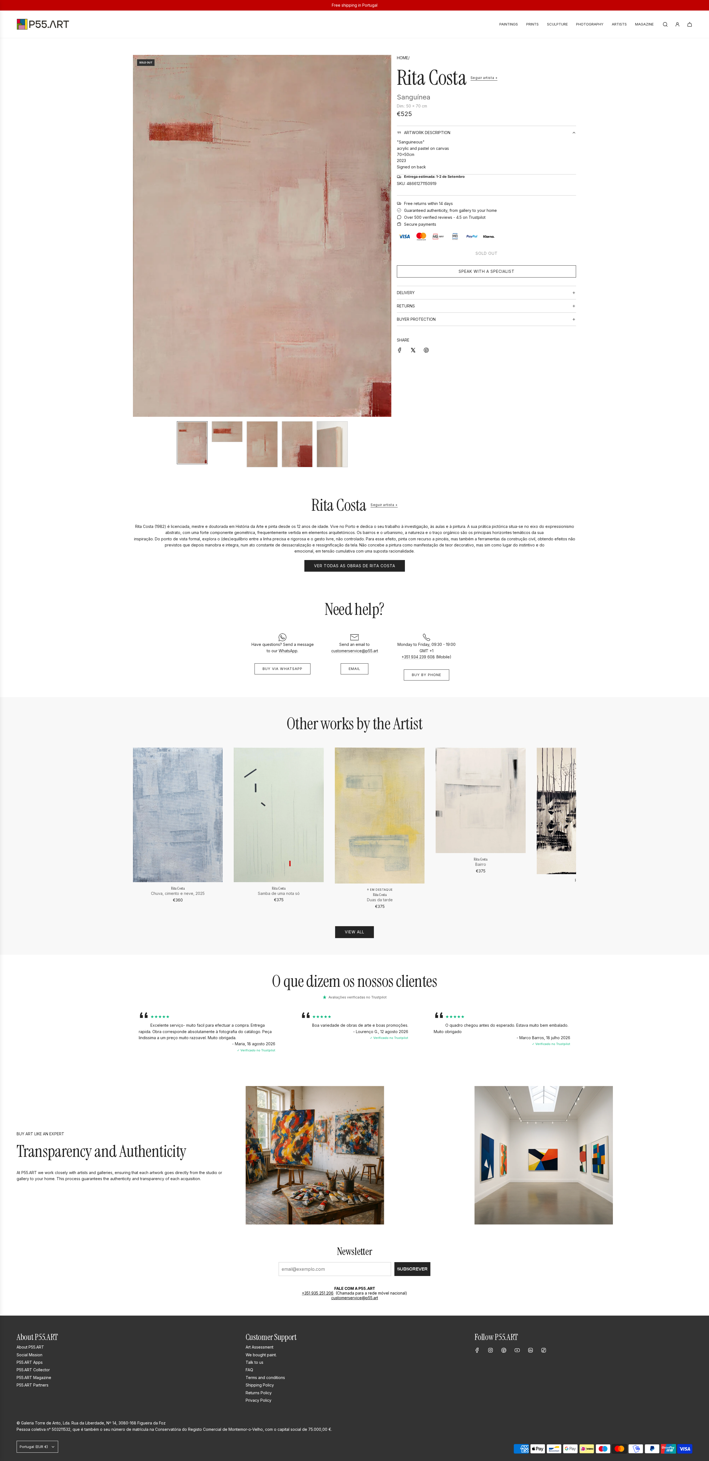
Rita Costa (431, 77)
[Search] (665, 24)
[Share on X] (413, 349)
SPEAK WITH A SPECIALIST (487, 271)
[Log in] (677, 24)
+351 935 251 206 (317, 1293)
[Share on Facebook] (400, 349)
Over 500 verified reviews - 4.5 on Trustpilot (444, 217)
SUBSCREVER (412, 1269)
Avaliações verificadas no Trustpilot (357, 997)
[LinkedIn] (530, 1350)
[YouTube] (517, 1350)
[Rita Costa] (178, 815)
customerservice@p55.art (354, 650)
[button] (137, 235)
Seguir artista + (484, 78)
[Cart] (690, 24)
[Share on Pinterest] (426, 349)
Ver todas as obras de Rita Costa (354, 565)
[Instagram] (490, 1350)
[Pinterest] (504, 1350)
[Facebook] (477, 1350)
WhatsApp (288, 650)
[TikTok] (544, 1350)
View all (354, 932)
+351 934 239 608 (418, 656)
